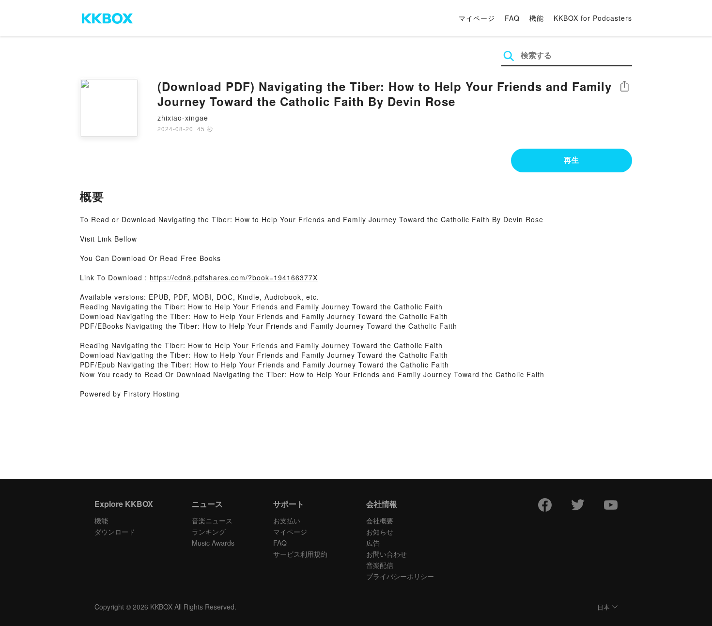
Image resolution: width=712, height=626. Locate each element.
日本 (603, 607)
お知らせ (379, 531)
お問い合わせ (386, 554)
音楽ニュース (212, 520)
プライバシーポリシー (400, 576)
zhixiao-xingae (182, 117)
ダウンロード (114, 531)
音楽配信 (379, 565)
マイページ (477, 18)
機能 (536, 18)
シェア (624, 86)
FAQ (512, 18)
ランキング (209, 531)
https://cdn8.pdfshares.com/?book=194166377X (234, 277)
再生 (571, 159)
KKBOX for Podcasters (593, 18)
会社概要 (379, 520)
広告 (373, 543)
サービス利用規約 (300, 554)
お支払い (286, 520)
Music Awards (213, 543)
